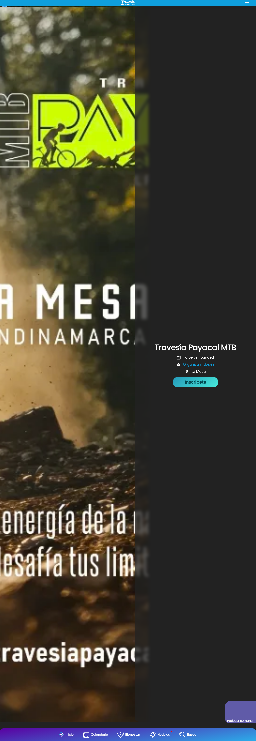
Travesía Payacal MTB (195, 347)
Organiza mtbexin (198, 364)
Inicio (70, 734)
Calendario (99, 734)
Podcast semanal (240, 721)
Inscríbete (195, 382)
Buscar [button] (192, 734)
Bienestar (132, 734)
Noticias (163, 734)
